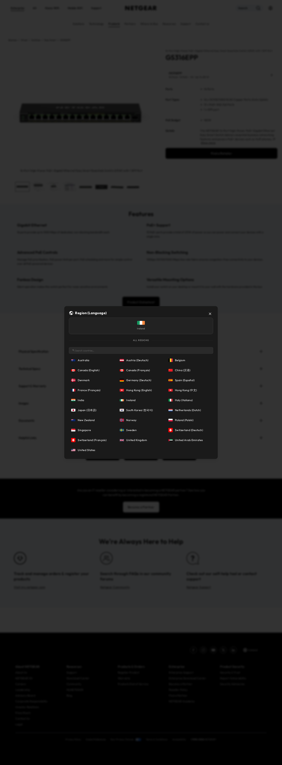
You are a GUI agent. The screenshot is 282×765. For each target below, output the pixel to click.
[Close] (210, 314)
